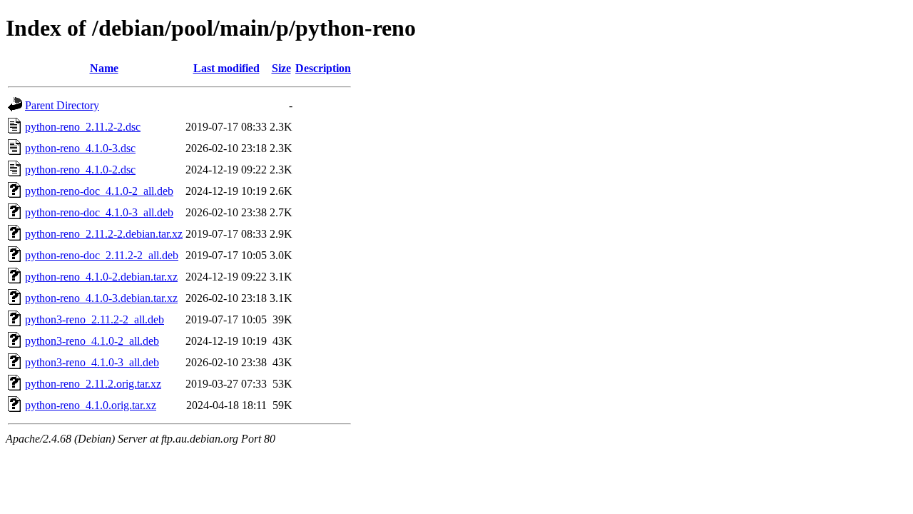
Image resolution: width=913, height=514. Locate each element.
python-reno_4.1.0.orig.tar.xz (90, 405)
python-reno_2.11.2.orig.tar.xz (93, 384)
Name (104, 68)
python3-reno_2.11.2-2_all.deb (94, 319)
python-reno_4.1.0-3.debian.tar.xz (101, 298)
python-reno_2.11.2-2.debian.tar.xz (104, 234)
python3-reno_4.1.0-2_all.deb (92, 341)
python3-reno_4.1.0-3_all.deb (92, 362)
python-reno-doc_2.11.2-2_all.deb (101, 255)
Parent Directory (62, 105)
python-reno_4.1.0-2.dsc (80, 169)
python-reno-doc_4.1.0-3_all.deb (99, 212)
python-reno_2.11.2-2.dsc (83, 127)
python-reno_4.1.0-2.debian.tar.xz (101, 277)
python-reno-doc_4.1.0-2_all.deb (99, 191)
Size (281, 68)
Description (323, 68)
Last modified (226, 68)
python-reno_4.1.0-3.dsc (80, 148)
